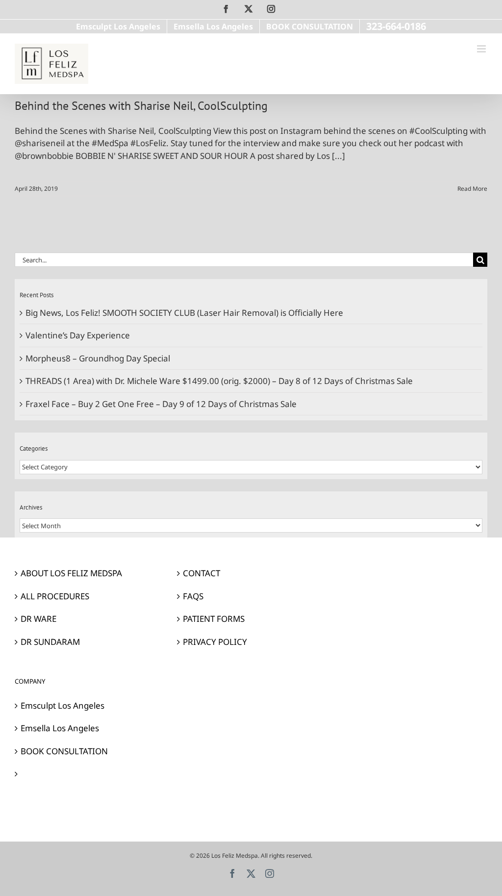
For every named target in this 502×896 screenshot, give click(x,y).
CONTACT (201, 573)
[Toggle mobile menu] (482, 49)
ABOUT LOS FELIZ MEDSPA (71, 573)
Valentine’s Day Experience (77, 335)
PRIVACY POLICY (215, 641)
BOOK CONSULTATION (64, 751)
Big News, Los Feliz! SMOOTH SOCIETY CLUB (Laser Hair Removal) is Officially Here (184, 312)
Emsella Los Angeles (60, 728)
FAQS (193, 596)
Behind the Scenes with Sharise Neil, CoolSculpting (141, 105)
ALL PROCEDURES (55, 596)
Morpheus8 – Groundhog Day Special (97, 358)
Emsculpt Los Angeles (62, 705)
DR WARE (38, 618)
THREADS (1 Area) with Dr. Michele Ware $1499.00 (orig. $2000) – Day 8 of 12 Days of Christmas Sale (219, 380)
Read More (472, 188)
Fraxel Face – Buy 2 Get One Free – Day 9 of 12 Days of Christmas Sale (161, 404)
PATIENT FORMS (214, 618)
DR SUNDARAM (50, 641)
